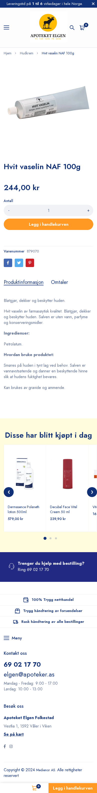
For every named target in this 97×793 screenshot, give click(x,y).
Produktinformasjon (24, 282)
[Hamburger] (8, 27)
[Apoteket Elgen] (48, 27)
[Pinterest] (30, 263)
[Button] (72, 27)
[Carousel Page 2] (50, 538)
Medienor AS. (48, 770)
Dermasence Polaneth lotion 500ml (23, 509)
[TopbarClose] (93, 3)
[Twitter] (19, 263)
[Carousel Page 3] (56, 538)
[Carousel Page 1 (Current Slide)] (45, 538)
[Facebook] (8, 263)
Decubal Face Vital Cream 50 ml (63, 509)
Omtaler (59, 282)
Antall (8, 200)
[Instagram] (11, 747)
